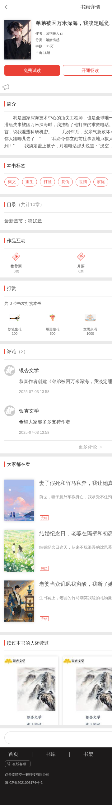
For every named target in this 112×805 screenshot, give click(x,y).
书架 (88, 754)
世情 (83, 181)
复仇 (65, 181)
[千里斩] (33, 687)
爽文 (12, 181)
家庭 (101, 181)
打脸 (48, 181)
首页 (13, 754)
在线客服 (19, 764)
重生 (30, 181)
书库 (51, 754)
